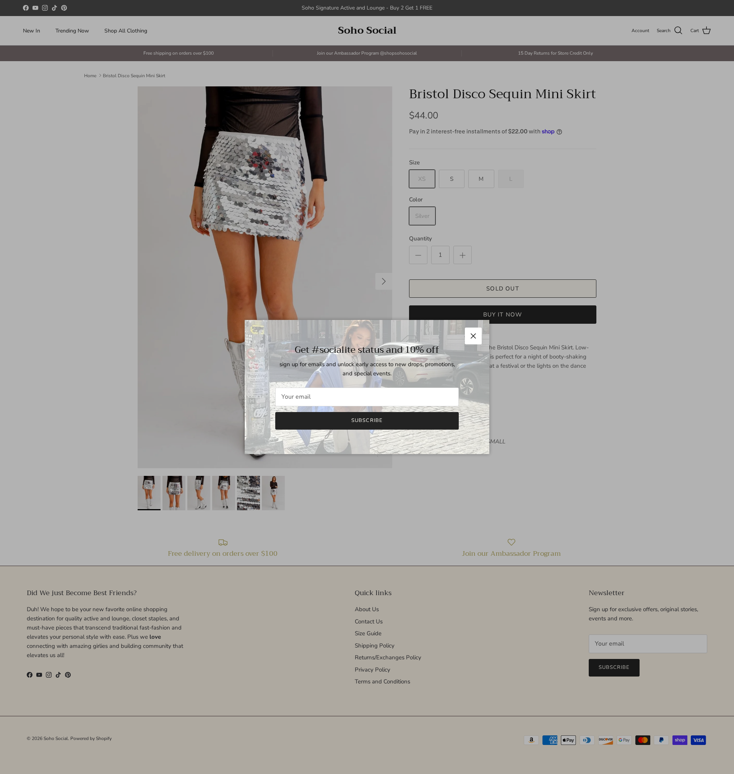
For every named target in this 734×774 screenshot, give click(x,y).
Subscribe (366, 420)
